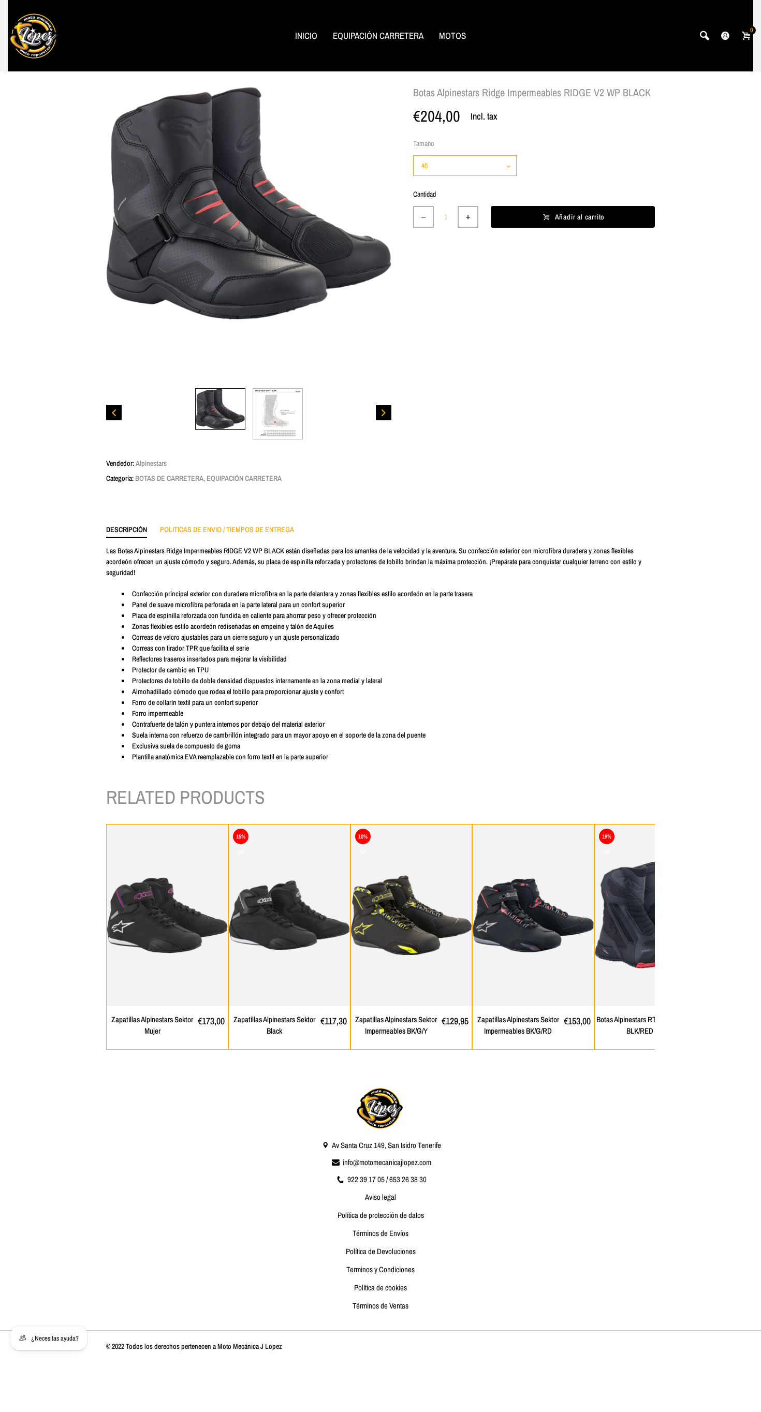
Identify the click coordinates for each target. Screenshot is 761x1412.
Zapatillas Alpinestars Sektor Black (274, 1025)
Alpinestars (151, 463)
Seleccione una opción (172, 998)
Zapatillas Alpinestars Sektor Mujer (152, 1025)
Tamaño (423, 143)
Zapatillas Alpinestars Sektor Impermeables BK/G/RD (518, 1025)
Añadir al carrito (580, 217)
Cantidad (424, 194)
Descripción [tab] (126, 529)
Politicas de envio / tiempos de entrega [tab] (227, 529)
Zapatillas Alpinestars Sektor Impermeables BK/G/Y (396, 1025)
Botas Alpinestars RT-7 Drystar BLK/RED (640, 1025)
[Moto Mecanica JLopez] (34, 34)
